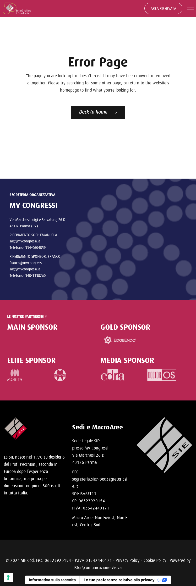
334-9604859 (35, 247)
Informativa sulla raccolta (52, 579)
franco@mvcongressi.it (28, 263)
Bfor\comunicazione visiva (98, 567)
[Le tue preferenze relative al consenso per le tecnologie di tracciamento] (8, 577)
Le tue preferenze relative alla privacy (119, 579)
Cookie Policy (154, 560)
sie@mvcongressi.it (25, 241)
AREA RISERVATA (163, 8)
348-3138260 (35, 275)
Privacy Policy (128, 560)
